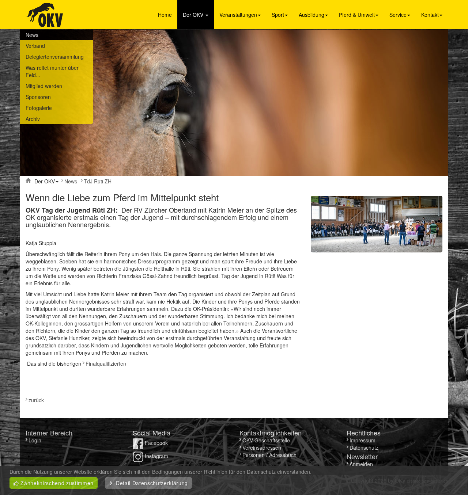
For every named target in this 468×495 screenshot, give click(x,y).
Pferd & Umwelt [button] (357, 14)
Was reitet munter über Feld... (52, 71)
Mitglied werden (44, 86)
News (32, 34)
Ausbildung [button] (311, 14)
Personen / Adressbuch (269, 454)
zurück (36, 400)
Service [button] (398, 14)
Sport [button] (278, 14)
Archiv (33, 118)
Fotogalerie (39, 107)
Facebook (155, 442)
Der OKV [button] (194, 14)
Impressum (362, 440)
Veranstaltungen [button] (238, 14)
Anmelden (361, 464)
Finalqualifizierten (106, 363)
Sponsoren (38, 96)
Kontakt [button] (430, 14)
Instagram (155, 456)
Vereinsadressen (261, 447)
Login (36, 440)
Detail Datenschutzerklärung (150, 483)
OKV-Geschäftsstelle (266, 440)
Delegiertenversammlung (55, 56)
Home (165, 14)
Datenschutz (364, 447)
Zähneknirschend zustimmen (56, 483)
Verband (35, 45)
